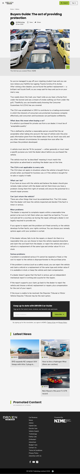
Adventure (32, 442)
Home (12, 9)
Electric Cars (33, 428)
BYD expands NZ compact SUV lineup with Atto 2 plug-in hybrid (24, 364)
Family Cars (33, 437)
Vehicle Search (34, 431)
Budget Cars (33, 445)
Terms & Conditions (35, 450)
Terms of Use (51, 322)
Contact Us (32, 448)
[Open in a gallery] (68, 67)
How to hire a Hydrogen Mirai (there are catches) (55, 353)
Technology (33, 434)
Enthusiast (32, 439)
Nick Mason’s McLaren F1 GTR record (55, 382)
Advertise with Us (35, 456)
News (31, 420)
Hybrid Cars (33, 426)
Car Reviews (33, 417)
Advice (17, 9)
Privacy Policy (63, 322)
